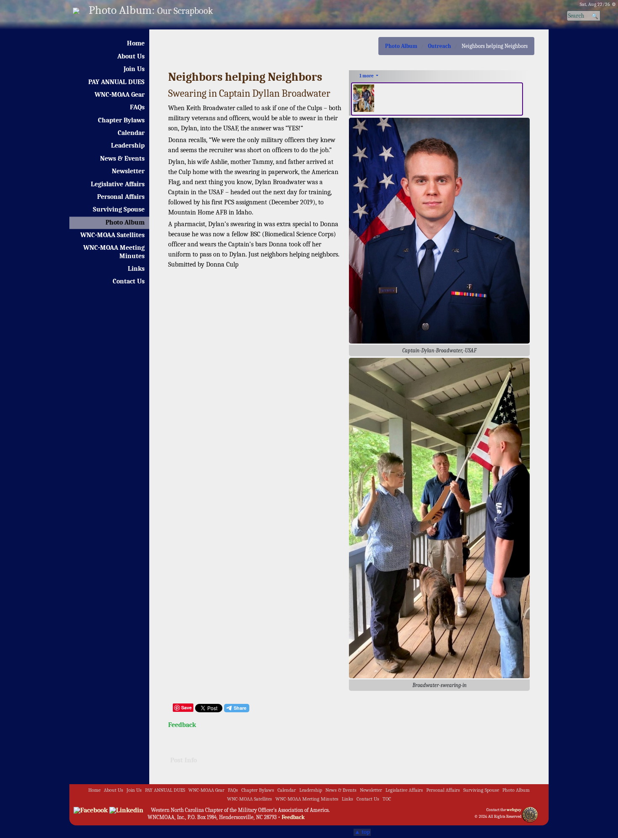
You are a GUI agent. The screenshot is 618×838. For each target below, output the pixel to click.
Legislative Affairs (118, 184)
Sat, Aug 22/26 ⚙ (598, 4)
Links (136, 268)
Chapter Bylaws (121, 120)
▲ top (362, 832)
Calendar (131, 133)
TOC (387, 799)
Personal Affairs (121, 197)
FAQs (137, 107)
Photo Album (125, 222)
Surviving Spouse (119, 209)
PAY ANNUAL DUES (116, 82)
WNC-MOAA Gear (120, 94)
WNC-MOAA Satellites (112, 235)
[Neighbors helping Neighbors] (439, 517)
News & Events (122, 158)
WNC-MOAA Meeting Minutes (114, 251)
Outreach (439, 46)
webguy (514, 809)
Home (136, 43)
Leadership (128, 145)
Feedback (182, 725)
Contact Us (129, 281)
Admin (532, 821)
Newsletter (128, 171)
